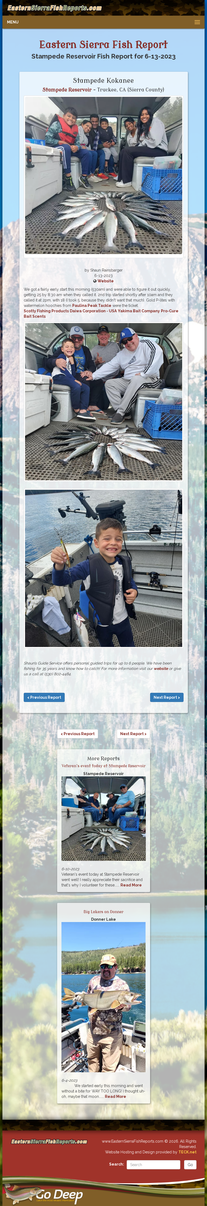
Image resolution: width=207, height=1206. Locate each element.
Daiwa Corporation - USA (93, 311)
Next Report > (167, 697)
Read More (131, 885)
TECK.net (187, 1152)
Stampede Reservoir (67, 89)
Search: (116, 1164)
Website (106, 281)
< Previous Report (44, 697)
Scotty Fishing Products (46, 311)
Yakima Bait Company (139, 311)
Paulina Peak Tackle (91, 305)
